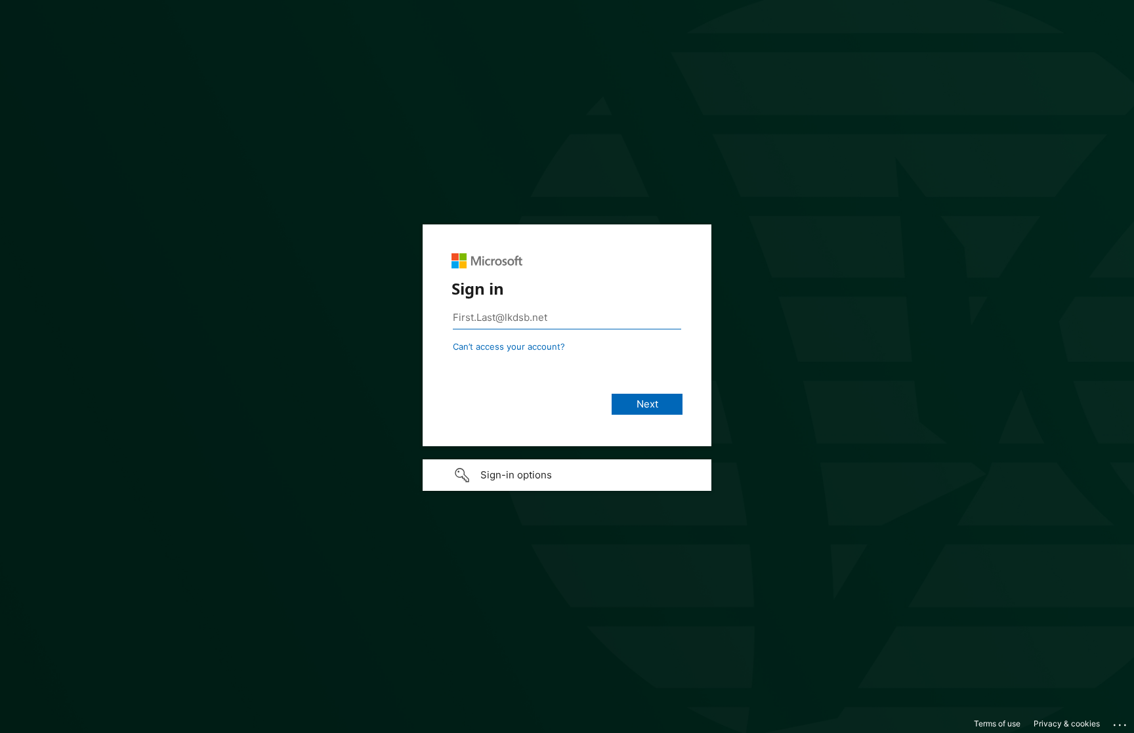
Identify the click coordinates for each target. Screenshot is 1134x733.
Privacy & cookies (1067, 723)
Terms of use (997, 723)
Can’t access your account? (509, 346)
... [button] (1121, 721)
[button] (567, 475)
